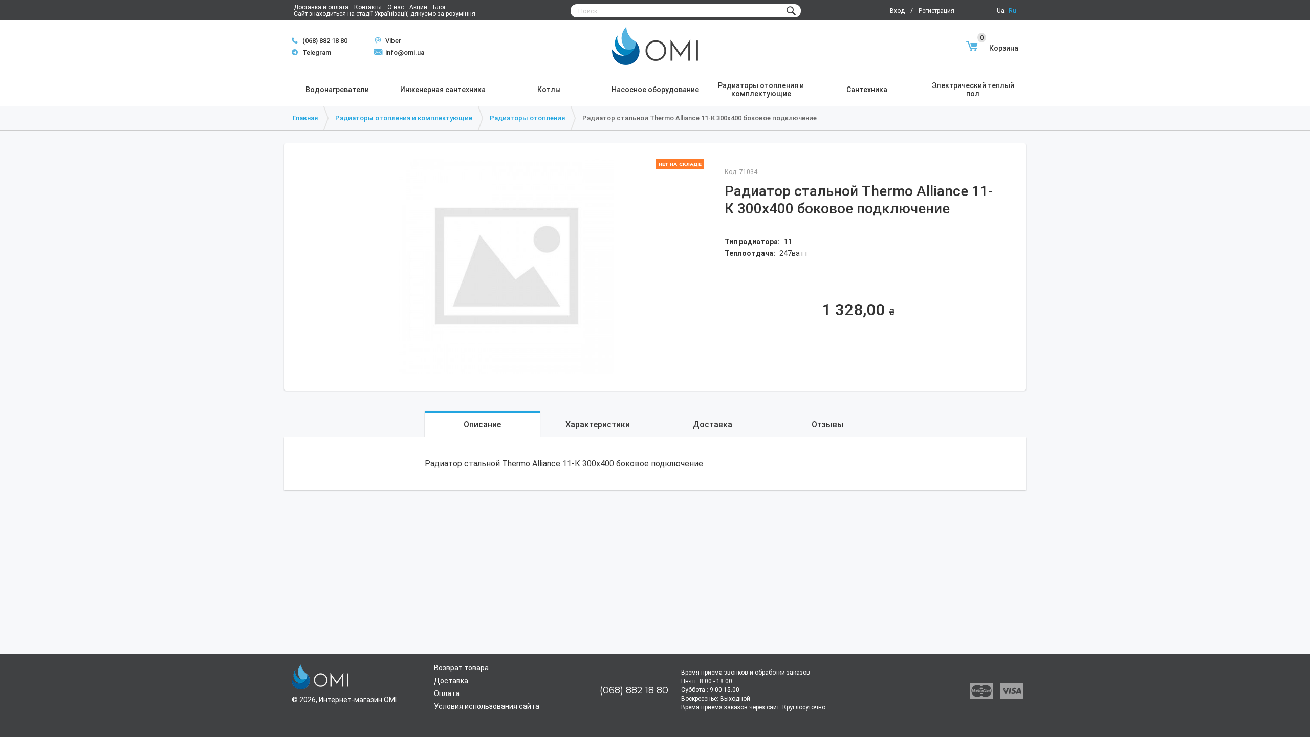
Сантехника (866, 89)
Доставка (712, 424)
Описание (482, 424)
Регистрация (936, 11)
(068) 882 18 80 (324, 40)
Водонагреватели (337, 89)
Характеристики (597, 424)
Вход (897, 11)
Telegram (311, 52)
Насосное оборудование (655, 89)
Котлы (549, 89)
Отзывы (828, 424)
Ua (1001, 11)
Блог (439, 7)
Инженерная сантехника (443, 89)
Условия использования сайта (486, 706)
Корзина (999, 48)
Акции (418, 7)
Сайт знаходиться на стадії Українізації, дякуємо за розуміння (384, 14)
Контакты (368, 7)
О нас (395, 7)
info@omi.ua (404, 52)
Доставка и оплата (321, 7)
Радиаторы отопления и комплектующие (761, 89)
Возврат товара (461, 668)
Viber (388, 40)
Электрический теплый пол (973, 89)
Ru (1012, 11)
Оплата (447, 693)
